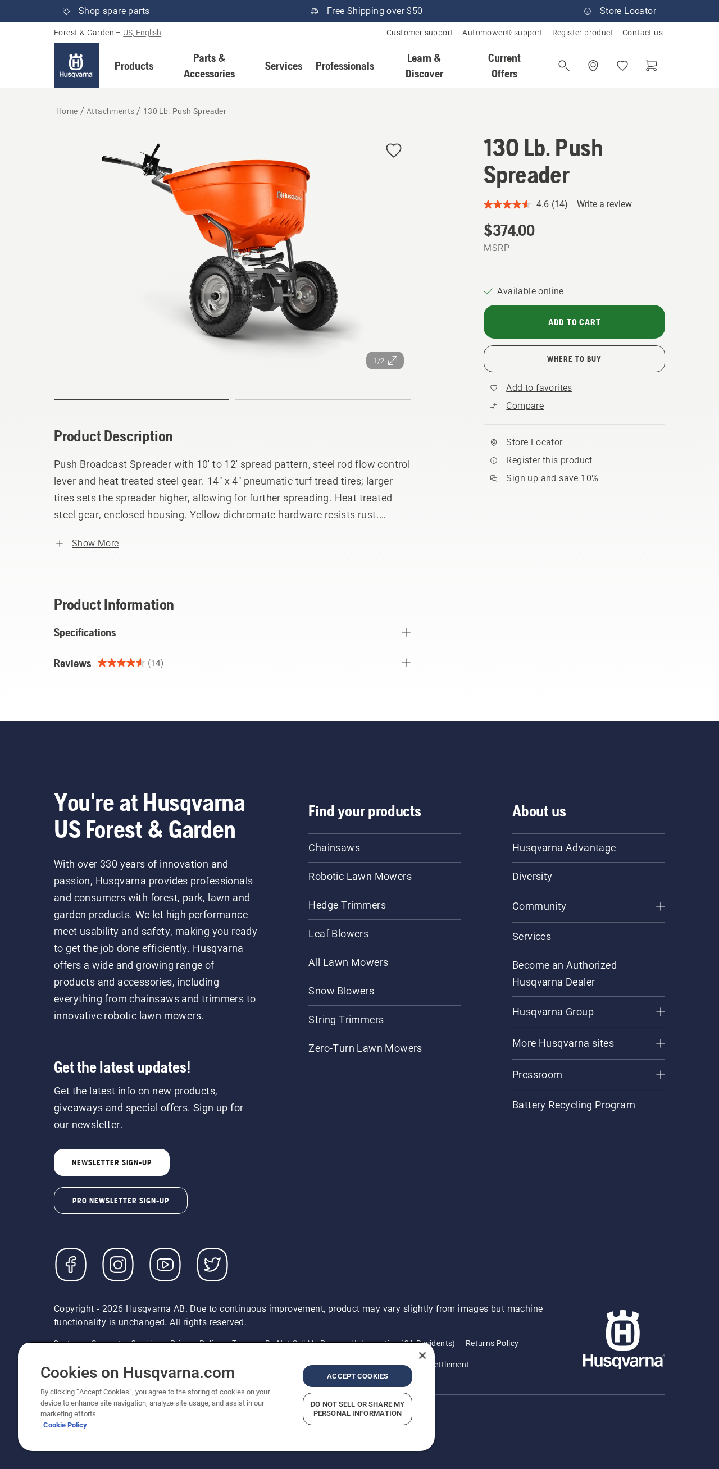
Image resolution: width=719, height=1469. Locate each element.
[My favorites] (622, 65)
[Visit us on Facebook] (71, 1264)
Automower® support (502, 32)
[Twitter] (212, 1264)
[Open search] (563, 65)
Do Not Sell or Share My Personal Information (357, 1408)
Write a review (604, 204)
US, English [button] (142, 32)
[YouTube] (165, 1264)
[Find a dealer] (593, 65)
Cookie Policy (65, 1425)
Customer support (419, 32)
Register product (582, 32)
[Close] (422, 1355)
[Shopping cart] (651, 65)
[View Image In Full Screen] (232, 255)
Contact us (642, 32)
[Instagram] (118, 1264)
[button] (134, 65)
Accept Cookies (357, 1376)
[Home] (76, 65)
